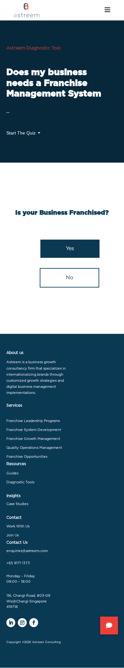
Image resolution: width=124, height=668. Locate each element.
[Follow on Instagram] (22, 622)
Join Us (12, 535)
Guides (12, 473)
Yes (70, 248)
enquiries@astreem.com (27, 551)
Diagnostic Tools (20, 482)
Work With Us (18, 526)
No (69, 277)
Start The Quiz (21, 132)
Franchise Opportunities (26, 456)
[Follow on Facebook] (33, 622)
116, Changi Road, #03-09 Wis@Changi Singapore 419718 (28, 601)
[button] (109, 625)
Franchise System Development (33, 430)
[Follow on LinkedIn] (10, 622)
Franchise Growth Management (33, 439)
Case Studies (17, 504)
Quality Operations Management (34, 447)
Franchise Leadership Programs (33, 421)
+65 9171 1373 (18, 563)
